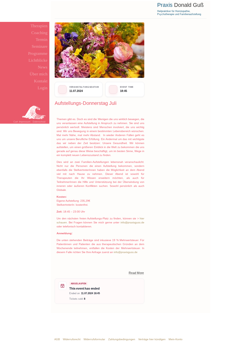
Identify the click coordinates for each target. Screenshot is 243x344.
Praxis (165, 5)
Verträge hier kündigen (152, 339)
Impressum (24, 121)
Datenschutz (39, 121)
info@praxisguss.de (132, 222)
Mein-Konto (175, 339)
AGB (57, 339)
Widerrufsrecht (71, 339)
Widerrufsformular (94, 339)
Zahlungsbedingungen (121, 339)
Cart (15, 121)
